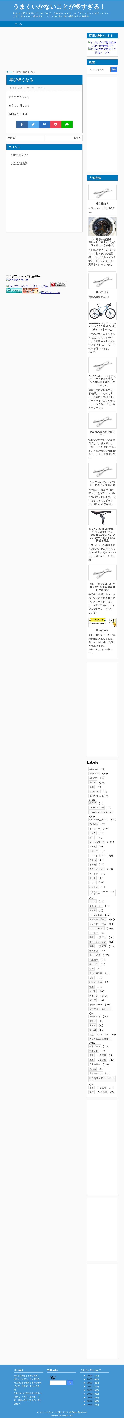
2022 (90, 1382)
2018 (90, 1397)
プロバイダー (95, 905)
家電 (104, 946)
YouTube (93, 824)
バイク (92, 882)
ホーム (18, 23)
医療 (91, 937)
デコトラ (93, 873)
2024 (90, 1375)
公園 (91, 977)
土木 (91, 1059)
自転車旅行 (94, 1016)
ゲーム (92, 846)
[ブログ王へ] (30, 292)
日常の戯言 (94, 1064)
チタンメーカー (96, 868)
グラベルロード (96, 841)
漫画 (91, 1087)
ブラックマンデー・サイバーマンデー (102, 892)
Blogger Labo (67, 1415)
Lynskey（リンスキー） (100, 812)
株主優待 (93, 959)
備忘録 (92, 1068)
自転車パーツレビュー (100, 1009)
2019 (90, 1393)
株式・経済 (94, 955)
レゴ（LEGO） (96, 928)
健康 (91, 968)
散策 (91, 986)
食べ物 (92, 1029)
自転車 (92, 999)
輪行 (105, 1092)
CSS (91, 786)
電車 (104, 1055)
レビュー (93, 932)
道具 (104, 1059)
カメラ (92, 833)
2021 (90, 1386)
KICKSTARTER (96, 807)
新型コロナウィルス (98, 1034)
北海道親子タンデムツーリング (102, 1079)
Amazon (93, 777)
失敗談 (92, 1025)
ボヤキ (92, 910)
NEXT (76, 138)
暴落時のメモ (95, 1073)
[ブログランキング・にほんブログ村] (28, 286)
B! (44, 124)
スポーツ (93, 850)
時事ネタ (93, 995)
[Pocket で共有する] (55, 124)
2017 (90, 1401)
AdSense (93, 768)
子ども (92, 991)
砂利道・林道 (95, 982)
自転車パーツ (95, 1004)
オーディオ (94, 828)
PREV (13, 138)
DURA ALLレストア (98, 795)
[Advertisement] (44, 54)
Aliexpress (94, 773)
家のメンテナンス (97, 941)
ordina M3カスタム (98, 819)
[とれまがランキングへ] (14, 292)
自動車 (92, 1020)
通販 (91, 1055)
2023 (90, 1379)
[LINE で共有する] (67, 124)
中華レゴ (93, 1050)
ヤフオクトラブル (97, 923)
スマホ (92, 859)
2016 (90, 1404)
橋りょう (93, 964)
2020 (90, 1390)
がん (91, 837)
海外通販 (93, 950)
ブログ (92, 901)
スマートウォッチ (97, 855)
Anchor (92, 782)
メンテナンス (95, 914)
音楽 (104, 937)
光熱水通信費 (95, 973)
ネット (92, 877)
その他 (92, 864)
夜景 (104, 1087)
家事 (91, 946)
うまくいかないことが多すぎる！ (59, 6)
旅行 (91, 1092)
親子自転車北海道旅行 (100, 1038)
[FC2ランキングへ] (49, 292)
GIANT (92, 803)
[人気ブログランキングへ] (58, 286)
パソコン (93, 886)
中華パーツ (94, 1046)
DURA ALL (94, 791)
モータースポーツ (97, 919)
